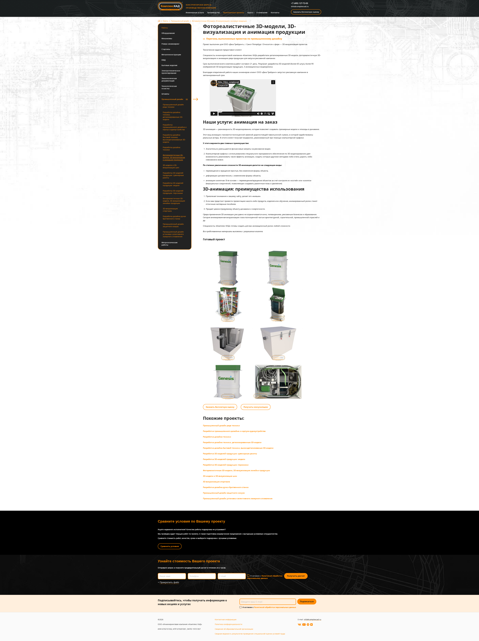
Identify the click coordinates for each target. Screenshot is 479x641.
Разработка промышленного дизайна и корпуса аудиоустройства (174, 127)
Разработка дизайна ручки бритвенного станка (174, 217)
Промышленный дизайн (180, 21)
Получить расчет (296, 576)
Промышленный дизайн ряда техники (173, 105)
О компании (261, 12)
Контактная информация (225, 619)
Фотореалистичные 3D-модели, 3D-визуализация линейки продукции (174, 200)
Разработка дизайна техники (171, 148)
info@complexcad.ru (300, 6)
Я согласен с (264, 577)
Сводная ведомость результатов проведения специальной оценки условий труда (250, 634)
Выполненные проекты (233, 12)
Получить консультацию (255, 407)
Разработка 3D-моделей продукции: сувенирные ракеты (173, 175)
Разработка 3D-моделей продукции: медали (173, 184)
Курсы (250, 12)
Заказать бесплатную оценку (306, 12)
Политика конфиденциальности (228, 624)
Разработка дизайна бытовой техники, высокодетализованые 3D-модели (174, 138)
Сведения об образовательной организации (234, 629)
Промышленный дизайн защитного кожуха (173, 225)
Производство (213, 12)
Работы (165, 21)
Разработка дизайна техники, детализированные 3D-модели (173, 116)
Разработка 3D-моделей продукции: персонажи (173, 192)
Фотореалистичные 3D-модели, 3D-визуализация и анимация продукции (174, 157)
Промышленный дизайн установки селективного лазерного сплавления (173, 234)
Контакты (275, 12)
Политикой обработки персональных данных (264, 577)
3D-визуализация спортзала (170, 209)
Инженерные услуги (195, 12)
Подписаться (307, 601)
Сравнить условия (170, 546)
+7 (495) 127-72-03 (299, 3)
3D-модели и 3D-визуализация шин (171, 166)
